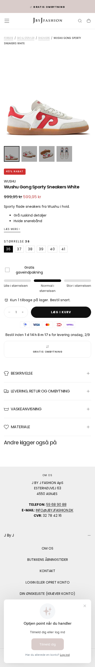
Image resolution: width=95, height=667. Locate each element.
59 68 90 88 (56, 504)
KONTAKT (47, 570)
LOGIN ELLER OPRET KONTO (48, 582)
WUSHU (10, 181)
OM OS (47, 548)
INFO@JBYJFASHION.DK (54, 510)
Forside (8, 38)
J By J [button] (9, 535)
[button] (7, 21)
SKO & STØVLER (25, 38)
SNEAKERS (44, 38)
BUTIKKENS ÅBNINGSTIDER (47, 559)
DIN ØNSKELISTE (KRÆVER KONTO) (47, 593)
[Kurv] (88, 21)
